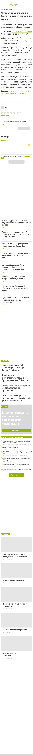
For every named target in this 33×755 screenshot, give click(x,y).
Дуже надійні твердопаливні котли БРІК (14, 654)
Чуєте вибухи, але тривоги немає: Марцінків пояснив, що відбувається (15, 300)
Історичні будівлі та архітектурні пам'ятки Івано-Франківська (15, 418)
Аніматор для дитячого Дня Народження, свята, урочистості (16, 555)
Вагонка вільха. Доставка (13, 580)
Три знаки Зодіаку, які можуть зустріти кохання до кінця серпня (15, 278)
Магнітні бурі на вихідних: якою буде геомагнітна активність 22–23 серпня (16, 222)
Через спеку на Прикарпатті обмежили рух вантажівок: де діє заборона (15, 288)
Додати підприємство (16, 475)
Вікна (25, 34)
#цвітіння (15, 103)
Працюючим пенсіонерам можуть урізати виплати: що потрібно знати (16, 255)
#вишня (10, 103)
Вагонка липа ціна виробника (15, 630)
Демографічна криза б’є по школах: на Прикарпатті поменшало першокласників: (14, 267)
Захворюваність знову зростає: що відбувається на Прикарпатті (16, 388)
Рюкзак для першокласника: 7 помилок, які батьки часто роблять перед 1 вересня (16, 234)
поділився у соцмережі (22, 31)
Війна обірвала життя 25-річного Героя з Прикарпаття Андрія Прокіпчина (15, 367)
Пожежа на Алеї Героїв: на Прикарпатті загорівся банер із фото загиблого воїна (16, 398)
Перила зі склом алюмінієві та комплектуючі (15, 605)
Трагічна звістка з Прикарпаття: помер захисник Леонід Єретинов (15, 245)
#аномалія (21, 103)
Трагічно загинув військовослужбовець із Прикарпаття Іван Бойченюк (15, 378)
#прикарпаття (4, 103)
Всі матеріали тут (16, 430)
